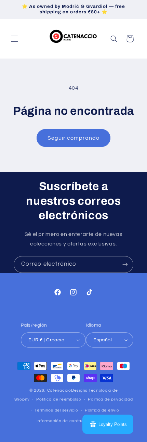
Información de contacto (63, 421)
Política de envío (102, 410)
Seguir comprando (74, 138)
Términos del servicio (56, 410)
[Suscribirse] (125, 264)
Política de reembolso (58, 399)
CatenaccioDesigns (67, 390)
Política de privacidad (110, 399)
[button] (14, 39)
